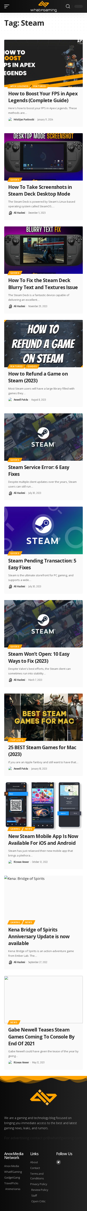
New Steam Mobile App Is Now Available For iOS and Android (43, 839)
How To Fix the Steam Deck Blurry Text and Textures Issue (43, 283)
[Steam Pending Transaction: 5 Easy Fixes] (43, 530)
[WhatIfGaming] (43, 6)
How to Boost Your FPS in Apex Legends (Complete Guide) (42, 97)
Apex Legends (19, 86)
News (28, 829)
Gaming (15, 829)
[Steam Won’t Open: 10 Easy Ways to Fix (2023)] (43, 623)
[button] (7, 6)
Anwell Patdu (21, 399)
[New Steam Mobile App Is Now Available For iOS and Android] (43, 806)
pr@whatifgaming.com (62, 1137)
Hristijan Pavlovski (24, 119)
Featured (39, 86)
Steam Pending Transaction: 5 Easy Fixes (42, 564)
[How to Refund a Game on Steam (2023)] (43, 343)
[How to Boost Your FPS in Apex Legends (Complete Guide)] (43, 63)
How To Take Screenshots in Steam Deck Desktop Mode (40, 190)
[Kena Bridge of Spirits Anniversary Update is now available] (43, 899)
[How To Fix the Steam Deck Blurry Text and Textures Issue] (43, 250)
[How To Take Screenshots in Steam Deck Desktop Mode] (43, 157)
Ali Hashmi (19, 212)
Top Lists (17, 740)
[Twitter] (58, 1162)
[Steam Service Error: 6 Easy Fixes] (43, 437)
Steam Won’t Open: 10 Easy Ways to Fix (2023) (38, 657)
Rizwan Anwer (21, 861)
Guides (14, 179)
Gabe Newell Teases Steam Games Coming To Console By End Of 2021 (41, 1036)
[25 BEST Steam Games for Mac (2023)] (43, 717)
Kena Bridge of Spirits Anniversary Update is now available (38, 936)
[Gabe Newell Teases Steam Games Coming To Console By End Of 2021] (43, 999)
